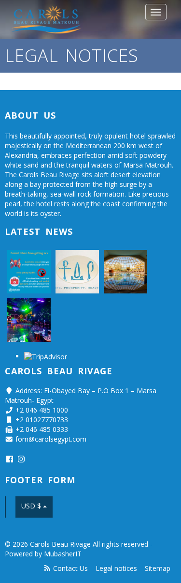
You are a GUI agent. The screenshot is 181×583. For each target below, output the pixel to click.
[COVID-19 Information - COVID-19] (77, 271)
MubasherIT (63, 553)
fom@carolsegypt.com (50, 439)
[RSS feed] (47, 568)
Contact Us (70, 568)
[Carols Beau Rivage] (47, 19)
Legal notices (116, 568)
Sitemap (157, 568)
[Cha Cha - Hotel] (29, 320)
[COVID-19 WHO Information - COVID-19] (29, 271)
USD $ (32, 505)
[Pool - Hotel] (125, 271)
